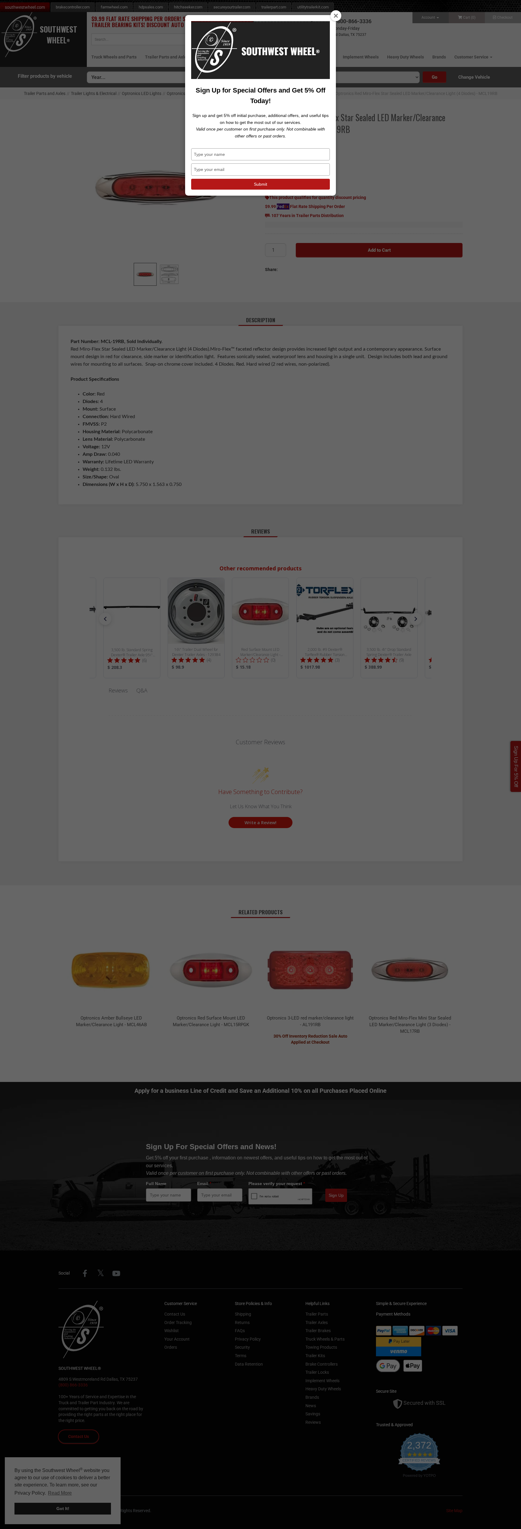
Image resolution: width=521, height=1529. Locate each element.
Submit (260, 184)
